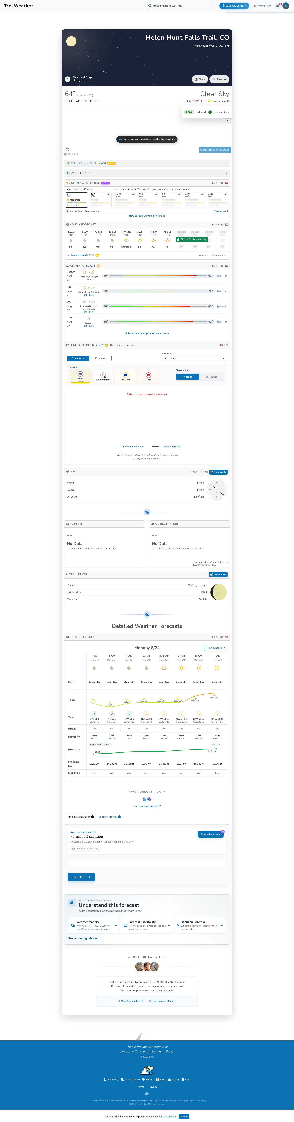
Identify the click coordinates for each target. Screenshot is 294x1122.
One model (78, 358)
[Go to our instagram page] (147, 1094)
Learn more (170, 1116)
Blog (162, 1079)
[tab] (80, 816)
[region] (147, 131)
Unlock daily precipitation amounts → (147, 333)
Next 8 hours (214, 648)
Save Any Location (236, 5)
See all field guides (82, 938)
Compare (100, 358)
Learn (175, 1079)
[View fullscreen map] (67, 150)
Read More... (79, 877)
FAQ (187, 1079)
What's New (264, 5)
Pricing (149, 1079)
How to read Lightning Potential (147, 215)
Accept (184, 1116)
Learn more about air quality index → (210, 562)
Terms (140, 1087)
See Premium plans (162, 1001)
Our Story (112, 1079)
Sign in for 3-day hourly (193, 239)
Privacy (153, 1087)
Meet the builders (130, 1001)
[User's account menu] (285, 5)
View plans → (221, 211)
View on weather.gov (145, 806)
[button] (147, 163)
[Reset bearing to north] (227, 121)
